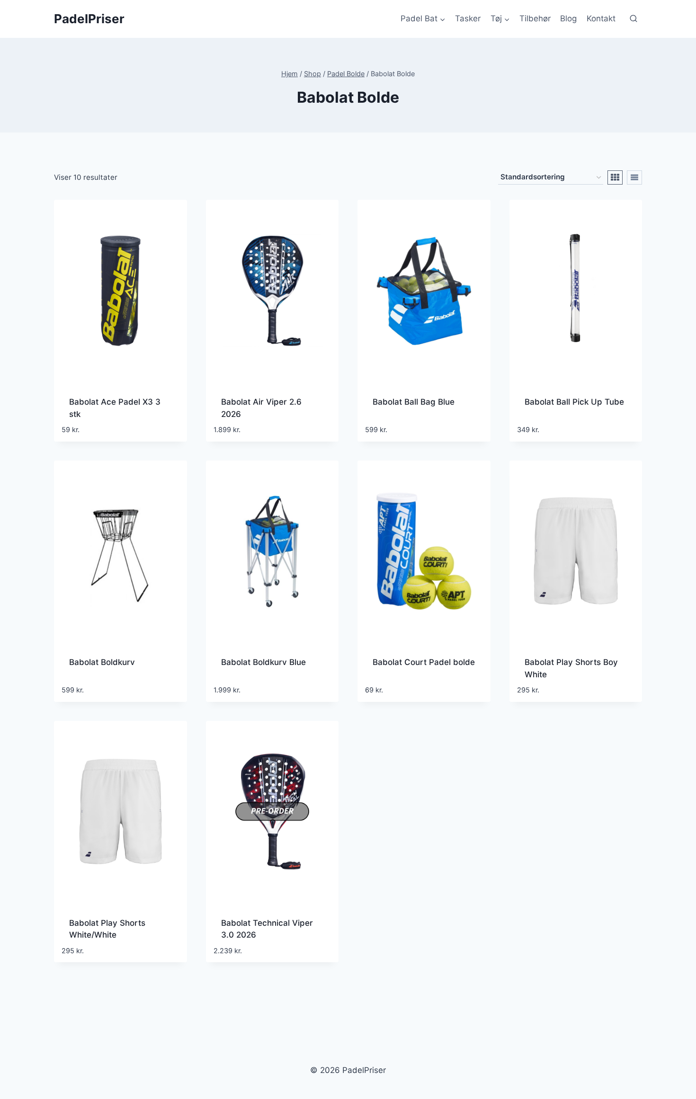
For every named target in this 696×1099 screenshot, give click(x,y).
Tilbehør (535, 18)
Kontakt (601, 18)
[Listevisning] (634, 177)
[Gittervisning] (615, 177)
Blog (568, 18)
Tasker (468, 18)
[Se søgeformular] (633, 18)
